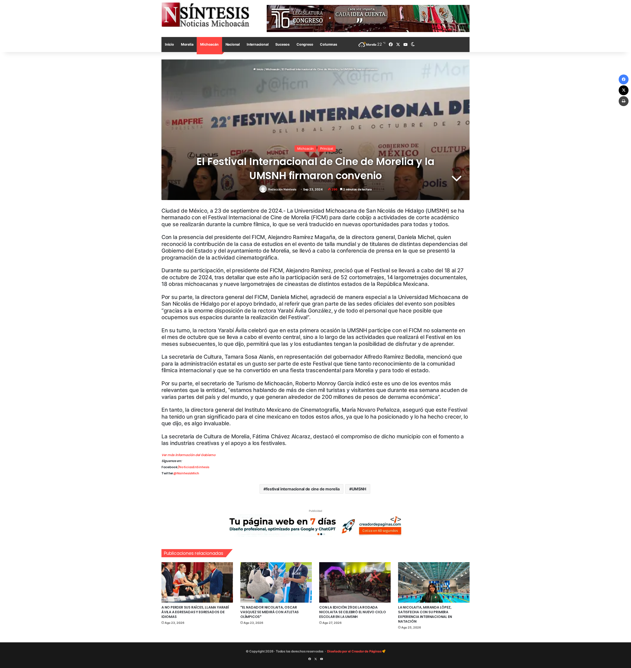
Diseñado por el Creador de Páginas (354, 651)
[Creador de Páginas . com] (315, 525)
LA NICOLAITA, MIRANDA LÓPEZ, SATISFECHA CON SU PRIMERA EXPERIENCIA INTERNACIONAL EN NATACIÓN (425, 614)
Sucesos (282, 44)
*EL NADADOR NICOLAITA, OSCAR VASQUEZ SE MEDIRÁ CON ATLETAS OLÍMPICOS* (269, 612)
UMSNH (359, 488)
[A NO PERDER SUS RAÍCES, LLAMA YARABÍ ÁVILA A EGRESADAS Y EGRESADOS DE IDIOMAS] (197, 582)
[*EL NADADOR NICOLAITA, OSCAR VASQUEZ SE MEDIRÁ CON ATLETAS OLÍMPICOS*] (276, 582)
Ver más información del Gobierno (188, 455)
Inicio (169, 44)
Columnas (328, 44)
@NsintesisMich (186, 473)
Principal (326, 148)
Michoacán (209, 44)
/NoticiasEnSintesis (193, 467)
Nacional (233, 44)
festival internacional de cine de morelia (303, 488)
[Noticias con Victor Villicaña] (205, 14)
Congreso (305, 44)
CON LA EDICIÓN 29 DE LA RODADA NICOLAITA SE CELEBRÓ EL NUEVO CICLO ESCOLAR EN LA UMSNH (352, 612)
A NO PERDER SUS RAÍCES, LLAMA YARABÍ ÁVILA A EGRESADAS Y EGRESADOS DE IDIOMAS (195, 612)
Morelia (187, 44)
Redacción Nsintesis (282, 189)
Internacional (257, 44)
